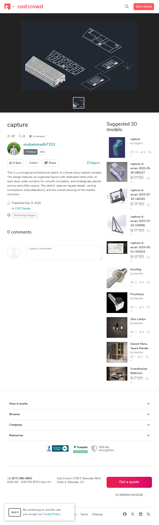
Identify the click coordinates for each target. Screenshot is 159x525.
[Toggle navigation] (9, 6)
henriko (138, 273)
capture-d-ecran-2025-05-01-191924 (140, 247)
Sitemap (97, 514)
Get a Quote (144, 6)
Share (52, 163)
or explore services (129, 494)
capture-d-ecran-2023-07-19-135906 (140, 221)
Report (95, 163)
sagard (138, 143)
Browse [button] (14, 414)
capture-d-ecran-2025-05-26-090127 (140, 168)
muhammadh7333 (39, 145)
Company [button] (15, 425)
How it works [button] (18, 403)
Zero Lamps (138, 319)
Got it (14, 512)
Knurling (135, 269)
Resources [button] (16, 435)
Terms (84, 514)
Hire (42, 152)
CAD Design (23, 208)
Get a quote (129, 482)
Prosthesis (137, 294)
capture (135, 139)
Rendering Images (25, 215)
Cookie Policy (51, 514)
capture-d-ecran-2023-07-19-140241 (140, 195)
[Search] (127, 6)
